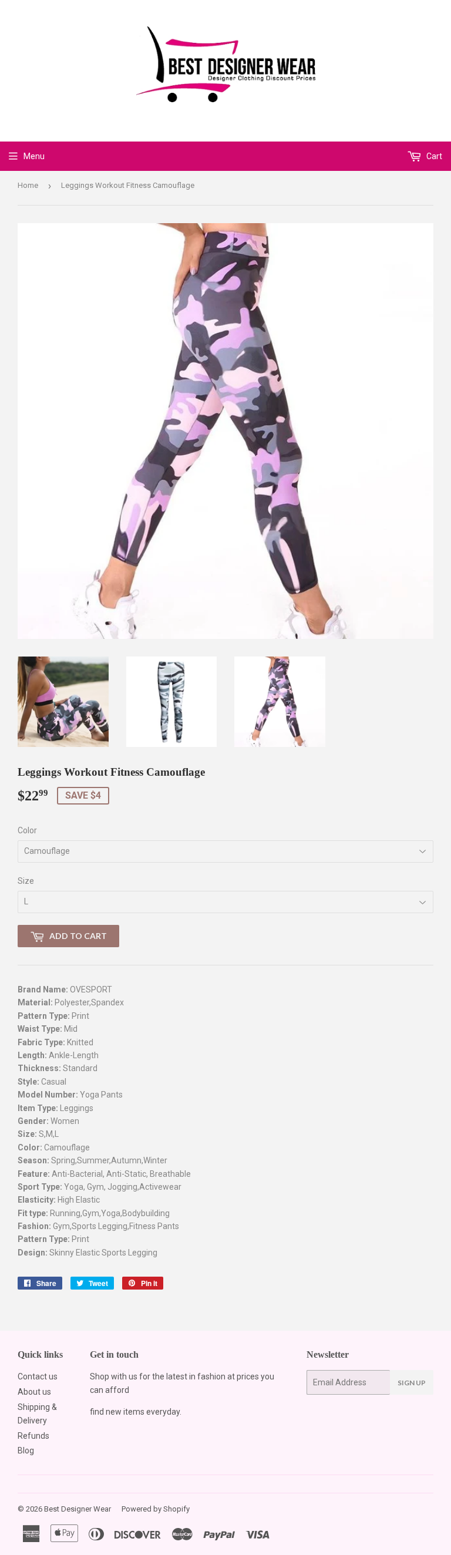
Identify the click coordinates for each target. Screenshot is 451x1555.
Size (26, 881)
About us (34, 1391)
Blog (26, 1450)
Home (28, 185)
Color (27, 830)
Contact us (38, 1376)
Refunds (33, 1435)
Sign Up (412, 1382)
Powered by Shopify (156, 1508)
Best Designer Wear (77, 1508)
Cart (433, 156)
